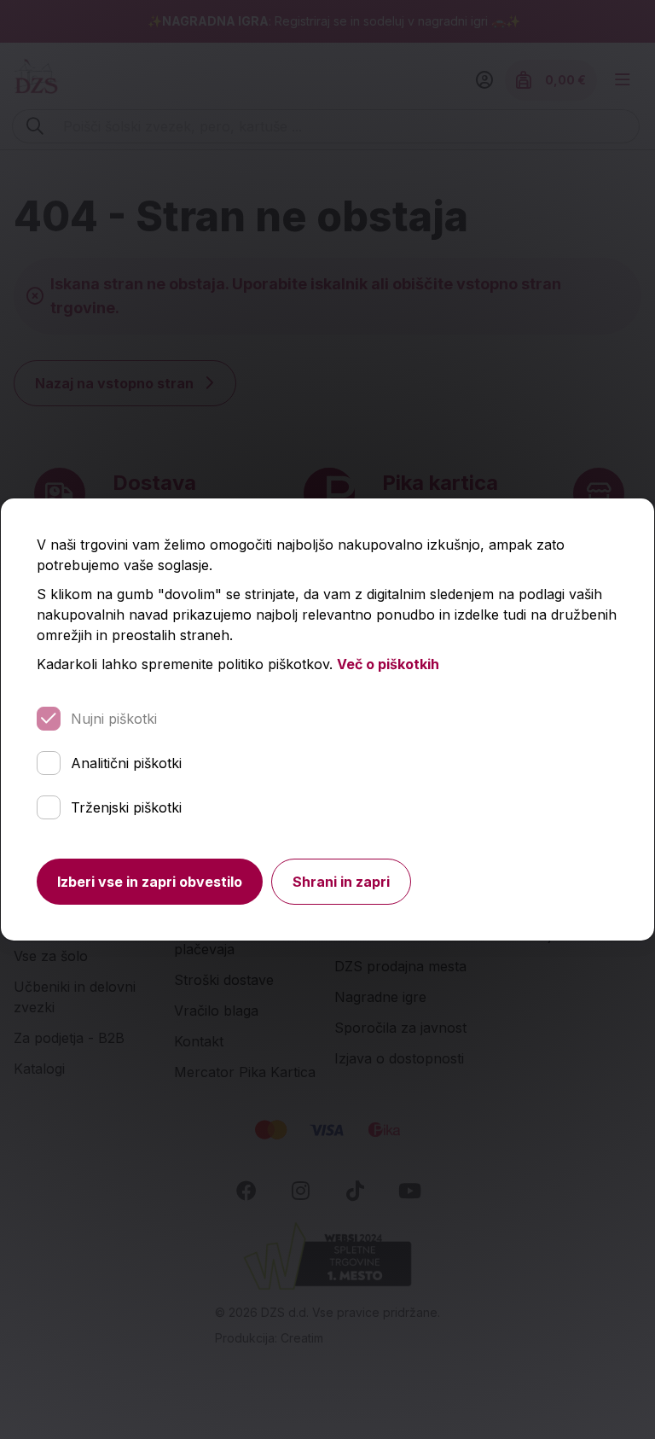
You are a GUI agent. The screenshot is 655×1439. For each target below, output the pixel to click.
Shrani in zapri (341, 881)
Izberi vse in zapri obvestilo (149, 881)
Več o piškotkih (388, 664)
